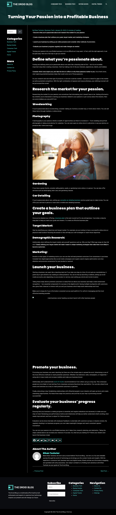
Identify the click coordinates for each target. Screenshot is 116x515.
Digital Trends (11, 51)
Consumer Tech (12, 48)
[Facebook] (34, 440)
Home (9, 55)
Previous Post (38, 471)
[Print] (56, 440)
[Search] (19, 32)
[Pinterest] (49, 440)
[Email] (52, 440)
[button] (106, 4)
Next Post (105, 471)
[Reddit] (41, 440)
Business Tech (11, 42)
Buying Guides (11, 45)
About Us (10, 64)
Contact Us (10, 67)
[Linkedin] (45, 440)
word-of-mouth (59, 382)
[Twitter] (38, 440)
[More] (60, 440)
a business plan (59, 218)
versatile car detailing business (70, 200)
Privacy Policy (11, 71)
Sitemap (96, 493)
